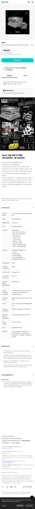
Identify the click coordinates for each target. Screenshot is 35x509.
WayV (3, 42)
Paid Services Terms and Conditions (12, 438)
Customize (20, 505)
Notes (26, 75)
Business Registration (8, 462)
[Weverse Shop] (2, 2)
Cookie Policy (6, 443)
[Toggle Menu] (32, 2)
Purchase (17, 60)
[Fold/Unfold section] (17, 208)
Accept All (29, 505)
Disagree (3, 505)
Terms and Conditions (8, 436)
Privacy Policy (26, 440)
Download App (28, 486)
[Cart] (29, 2)
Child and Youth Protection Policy (11, 440)
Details (9, 75)
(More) (18, 501)
